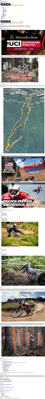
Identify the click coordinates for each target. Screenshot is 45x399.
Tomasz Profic (3, 27)
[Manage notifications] (1, 397)
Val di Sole (27, 323)
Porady (3, 12)
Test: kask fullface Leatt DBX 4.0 (7, 381)
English (2, 18)
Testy (3, 13)
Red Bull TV (9, 372)
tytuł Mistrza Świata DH (23, 289)
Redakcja (2, 16)
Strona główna (3, 7)
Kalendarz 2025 (4, 15)
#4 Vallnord (3, 289)
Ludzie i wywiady (5, 9)
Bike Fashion (4, 8)
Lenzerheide (23, 323)
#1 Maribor (42, 288)
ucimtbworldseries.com (6, 378)
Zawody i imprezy (2, 24)
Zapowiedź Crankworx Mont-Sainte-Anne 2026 (5, 384)
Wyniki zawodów (3, 17)
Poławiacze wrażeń (5, 11)
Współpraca (2, 394)
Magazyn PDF (4, 10)
